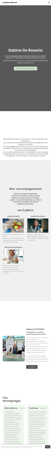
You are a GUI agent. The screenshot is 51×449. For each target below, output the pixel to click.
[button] (49, 3)
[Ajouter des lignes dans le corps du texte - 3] (13, 226)
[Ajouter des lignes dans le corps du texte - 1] (37, 226)
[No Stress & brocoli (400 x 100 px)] (9, 2)
